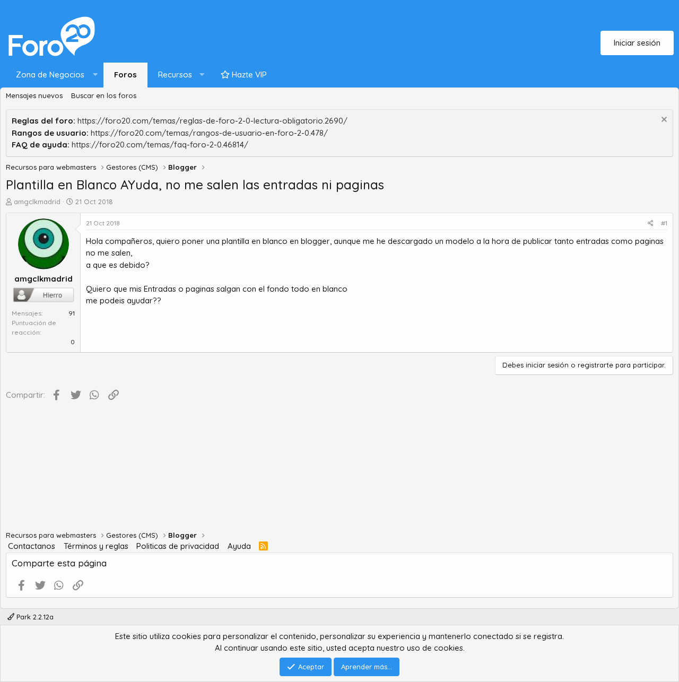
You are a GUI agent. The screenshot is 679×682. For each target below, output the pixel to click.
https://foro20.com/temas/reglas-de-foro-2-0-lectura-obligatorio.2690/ (212, 121)
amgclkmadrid (37, 201)
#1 (664, 223)
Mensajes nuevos (34, 95)
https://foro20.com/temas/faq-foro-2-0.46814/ (160, 144)
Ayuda (239, 546)
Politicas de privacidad (177, 546)
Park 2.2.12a (34, 617)
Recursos (175, 74)
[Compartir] (650, 223)
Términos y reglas (96, 546)
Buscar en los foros (103, 95)
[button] (54, 75)
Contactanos (31, 546)
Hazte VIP (248, 74)
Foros (125, 74)
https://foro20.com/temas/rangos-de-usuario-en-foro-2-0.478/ (209, 133)
